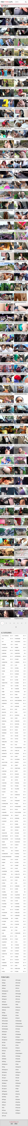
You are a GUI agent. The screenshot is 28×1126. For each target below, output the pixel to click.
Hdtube (4, 1058)
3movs (4, 980)
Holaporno (5, 1069)
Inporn (4, 1077)
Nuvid (4, 1105)
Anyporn (5, 999)
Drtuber (4, 1034)
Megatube (5, 1094)
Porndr (4, 1115)
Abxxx (4, 988)
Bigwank (5, 1015)
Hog (4, 1067)
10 (15, 627)
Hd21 (4, 1053)
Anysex (4, 1001)
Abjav (4, 982)
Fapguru (5, 1037)
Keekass (4, 1083)
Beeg (4, 1012)
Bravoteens (5, 1020)
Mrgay (4, 1099)
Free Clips (7, 2)
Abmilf (4, 985)
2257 (12, 1123)
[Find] (25, 1)
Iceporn (4, 1075)
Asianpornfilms (6, 1007)
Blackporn (5, 1018)
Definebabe (5, 1029)
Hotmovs (5, 1072)
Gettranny (5, 1048)
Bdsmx (4, 1010)
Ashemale (5, 1004)
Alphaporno (5, 991)
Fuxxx (4, 1045)
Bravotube (5, 1023)
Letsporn (5, 1086)
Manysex (5, 1091)
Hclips (4, 1050)
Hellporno (5, 1064)
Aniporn (5, 996)
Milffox (4, 1096)
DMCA (16, 1123)
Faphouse (5, 1039)
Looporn (5, 1088)
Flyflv (4, 1042)
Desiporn (5, 1031)
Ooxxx (4, 1110)
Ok (3, 1107)
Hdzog (4, 1061)
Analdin (4, 993)
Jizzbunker (5, 1080)
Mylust (4, 1102)
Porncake (5, 1113)
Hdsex (4, 1056)
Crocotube (5, 1026)
